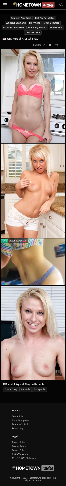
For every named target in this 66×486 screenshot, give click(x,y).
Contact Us (17, 416)
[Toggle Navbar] (5, 5)
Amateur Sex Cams (16, 23)
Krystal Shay (10, 389)
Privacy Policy (19, 446)
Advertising (17, 428)
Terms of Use (18, 442)
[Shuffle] (50, 45)
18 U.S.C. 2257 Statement (24, 458)
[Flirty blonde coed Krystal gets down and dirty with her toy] (33, 95)
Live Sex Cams (32, 32)
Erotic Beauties (51, 23)
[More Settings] (62, 45)
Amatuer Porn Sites (21, 18)
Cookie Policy (19, 450)
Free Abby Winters (37, 27)
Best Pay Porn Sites (44, 18)
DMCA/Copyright (20, 454)
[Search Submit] (61, 4)
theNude (25, 389)
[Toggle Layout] (56, 45)
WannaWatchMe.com (14, 27)
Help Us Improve (20, 420)
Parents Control (20, 424)
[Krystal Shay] (33, 190)
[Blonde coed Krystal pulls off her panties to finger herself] (33, 333)
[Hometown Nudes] (33, 5)
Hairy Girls (34, 23)
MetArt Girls (56, 27)
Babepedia (39, 389)
